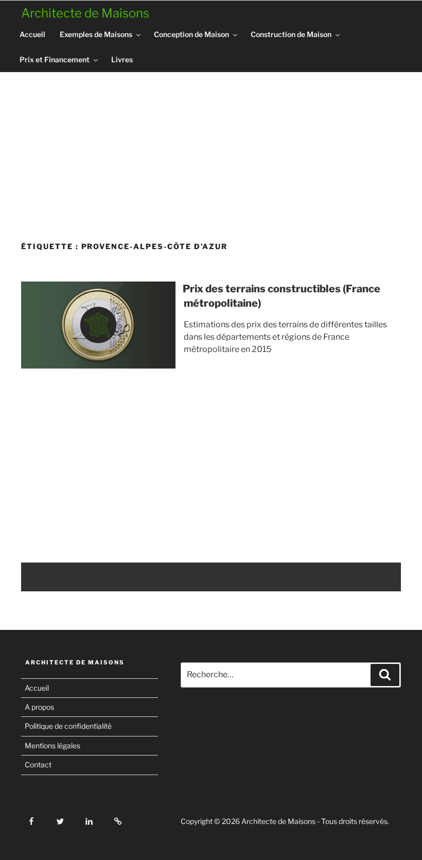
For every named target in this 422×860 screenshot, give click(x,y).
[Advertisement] (211, 153)
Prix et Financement (55, 59)
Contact (38, 764)
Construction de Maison (291, 34)
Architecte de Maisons (85, 13)
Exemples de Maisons (96, 34)
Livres (122, 59)
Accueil (32, 34)
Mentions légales (52, 745)
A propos (39, 707)
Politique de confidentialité (68, 726)
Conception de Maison (191, 34)
